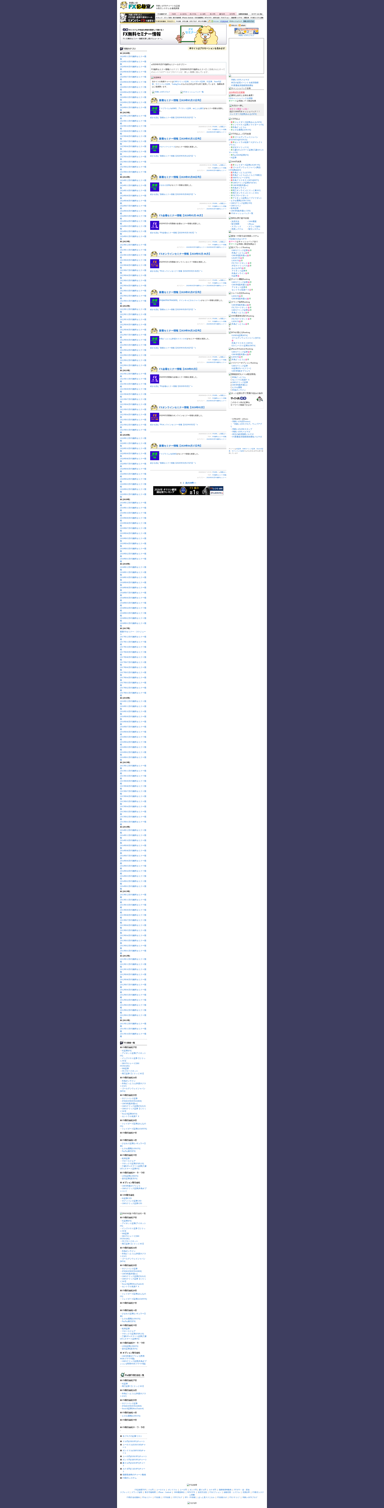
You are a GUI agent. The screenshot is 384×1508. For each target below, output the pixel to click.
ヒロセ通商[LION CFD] (240, 200)
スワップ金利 (167, 18)
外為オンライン (129, 1081)
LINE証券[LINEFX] (130, 1176)
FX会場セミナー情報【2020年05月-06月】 (181, 215)
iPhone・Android (188, 18)
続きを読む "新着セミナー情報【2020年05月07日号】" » (173, 309)
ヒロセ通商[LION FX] (131, 1148)
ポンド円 (212, 14)
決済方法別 (216, 18)
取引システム (254, 229)
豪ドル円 (222, 14)
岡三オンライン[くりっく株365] (246, 190)
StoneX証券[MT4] (129, 1114)
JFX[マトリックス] (241, 147)
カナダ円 (232, 14)
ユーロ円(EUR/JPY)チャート (135, 1456)
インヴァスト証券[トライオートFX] (248, 125)
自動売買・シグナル (236, 18)
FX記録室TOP (162, 14)
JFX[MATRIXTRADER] (132, 1101)
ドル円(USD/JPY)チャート (134, 1441)
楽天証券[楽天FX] (129, 1178)
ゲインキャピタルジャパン (190, 300)
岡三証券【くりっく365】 (133, 1073)
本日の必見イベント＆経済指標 (244, 82)
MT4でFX (208, 18)
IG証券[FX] (126, 1050)
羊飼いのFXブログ (248, 21)
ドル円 (174, 14)
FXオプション (225, 18)
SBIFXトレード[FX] (241, 177)
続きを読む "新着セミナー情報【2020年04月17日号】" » (173, 463)
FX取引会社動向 (160, 21)
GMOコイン (236, 206)
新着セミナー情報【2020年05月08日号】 (180, 177)
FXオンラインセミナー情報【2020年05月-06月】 (185, 254)
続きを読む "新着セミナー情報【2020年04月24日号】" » (173, 348)
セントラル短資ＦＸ (131, 1116)
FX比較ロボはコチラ (238, 239)
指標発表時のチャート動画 (134, 1475)
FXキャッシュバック (235, 21)
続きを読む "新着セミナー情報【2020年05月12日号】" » (173, 156)
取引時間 (235, 224)
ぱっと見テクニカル (212, 21)
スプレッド (159, 18)
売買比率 (246, 18)
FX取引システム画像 (257, 18)
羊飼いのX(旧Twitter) (241, 421)
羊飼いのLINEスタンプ (242, 429)
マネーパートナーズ (167, 147)
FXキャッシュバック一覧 (193, 92)
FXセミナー (170, 21)
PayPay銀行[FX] (128, 1151)
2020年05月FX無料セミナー (216, 132)
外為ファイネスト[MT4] (242, 343)
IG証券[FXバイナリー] (241, 368)
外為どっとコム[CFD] (242, 172)
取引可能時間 (177, 18)
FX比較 (178, 21)
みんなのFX (237, 268)
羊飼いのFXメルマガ (240, 80)
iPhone (251, 224)
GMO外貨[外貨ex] (129, 1103)
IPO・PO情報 (201, 21)
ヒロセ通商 (237, 387)
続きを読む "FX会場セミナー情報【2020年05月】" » (171, 386)
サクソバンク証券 (130, 1098)
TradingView (176, 84)
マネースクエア (129, 1161)
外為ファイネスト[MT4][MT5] (246, 180)
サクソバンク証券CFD (131, 1201)
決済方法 (235, 221)
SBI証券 (125, 1068)
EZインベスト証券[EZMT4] (243, 345)
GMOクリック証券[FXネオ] (134, 1106)
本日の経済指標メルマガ (243, 434)
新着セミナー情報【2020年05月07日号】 (180, 292)
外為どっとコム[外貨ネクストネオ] (173, 339)
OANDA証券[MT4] (240, 335)
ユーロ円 (203, 14)
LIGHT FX (236, 258)
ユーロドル (183, 14)
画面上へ (223, 126)
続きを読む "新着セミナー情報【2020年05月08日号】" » (173, 194)
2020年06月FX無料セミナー (216, 247)
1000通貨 (252, 221)
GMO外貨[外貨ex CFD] (240, 211)
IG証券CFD (127, 1198)
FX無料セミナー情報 (173, 35)
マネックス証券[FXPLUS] (133, 1163)
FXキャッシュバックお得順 (241, 98)
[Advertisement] (228, 6)
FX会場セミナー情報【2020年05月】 (178, 369)
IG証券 (125, 1383)
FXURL (215, 126)
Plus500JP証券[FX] (241, 155)
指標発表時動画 (243, 14)
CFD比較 (185, 21)
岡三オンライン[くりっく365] (245, 193)
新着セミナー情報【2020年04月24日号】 (180, 330)
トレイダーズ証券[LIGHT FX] (247, 165)
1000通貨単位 (199, 18)
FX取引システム (130, 1478)
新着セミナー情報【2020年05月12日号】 (180, 138)
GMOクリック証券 (181, 82)
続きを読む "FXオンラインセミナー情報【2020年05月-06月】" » (176, 271)
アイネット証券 (184, 108)
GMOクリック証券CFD (132, 1203)
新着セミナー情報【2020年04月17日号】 (180, 445)
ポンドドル (193, 14)
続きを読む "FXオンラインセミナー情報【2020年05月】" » (174, 425)
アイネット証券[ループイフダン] (247, 198)
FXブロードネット (130, 1071)
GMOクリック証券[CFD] (241, 203)
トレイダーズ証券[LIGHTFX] (134, 1129)
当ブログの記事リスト (132, 1436)
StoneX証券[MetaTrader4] (133, 1284)
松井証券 (126, 1158)
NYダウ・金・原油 (257, 14)
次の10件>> (190, 483)
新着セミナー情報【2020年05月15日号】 (180, 100)
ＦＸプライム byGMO (168, 108)
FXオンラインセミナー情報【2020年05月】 (182, 407)
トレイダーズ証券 (197, 82)
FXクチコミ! (235, 1497)
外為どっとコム (239, 127)
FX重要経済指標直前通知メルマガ (247, 437)
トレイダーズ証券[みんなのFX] (243, 114)
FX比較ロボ (224, 21)
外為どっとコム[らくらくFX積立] (247, 175)
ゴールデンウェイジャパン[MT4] (246, 338)
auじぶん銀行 (198, 108)
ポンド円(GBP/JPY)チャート (135, 1460)
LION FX (235, 260)
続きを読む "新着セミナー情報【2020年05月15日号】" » (173, 118)
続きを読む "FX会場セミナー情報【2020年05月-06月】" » (173, 233)
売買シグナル (237, 229)
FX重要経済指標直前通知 (242, 85)
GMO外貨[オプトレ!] (131, 1186)
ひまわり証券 (164, 185)
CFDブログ (193, 21)
